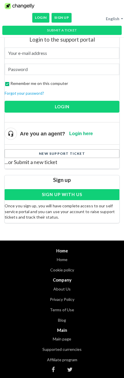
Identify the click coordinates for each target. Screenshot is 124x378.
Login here (81, 133)
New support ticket (62, 153)
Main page (62, 338)
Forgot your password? (24, 93)
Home (62, 259)
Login (62, 106)
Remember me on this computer (39, 83)
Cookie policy (62, 269)
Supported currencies (62, 349)
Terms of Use (62, 309)
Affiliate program (62, 359)
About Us (62, 288)
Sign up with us (62, 194)
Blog (62, 320)
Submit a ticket (62, 30)
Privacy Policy (62, 299)
